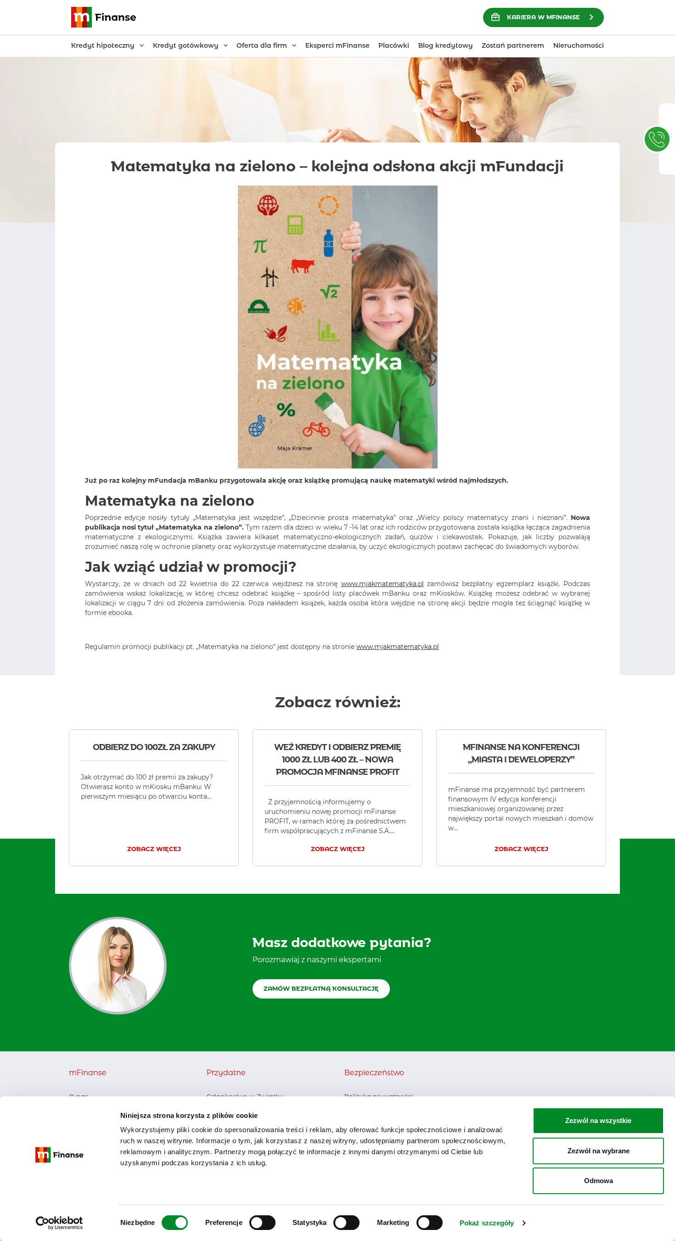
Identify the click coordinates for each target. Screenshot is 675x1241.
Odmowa (598, 1181)
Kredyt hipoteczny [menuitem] (103, 45)
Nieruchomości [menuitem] (578, 45)
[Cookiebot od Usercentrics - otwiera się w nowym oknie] (59, 1223)
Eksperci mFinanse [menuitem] (337, 45)
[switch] (262, 1222)
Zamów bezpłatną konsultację (321, 988)
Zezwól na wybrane (599, 1151)
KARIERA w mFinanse (543, 17)
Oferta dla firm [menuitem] (261, 45)
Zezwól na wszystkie (598, 1120)
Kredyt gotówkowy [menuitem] (186, 45)
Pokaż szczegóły (487, 1223)
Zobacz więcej (154, 848)
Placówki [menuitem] (393, 45)
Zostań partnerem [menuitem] (513, 45)
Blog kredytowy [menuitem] (445, 45)
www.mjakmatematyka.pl (382, 584)
